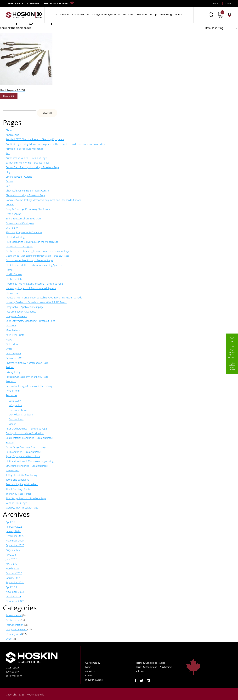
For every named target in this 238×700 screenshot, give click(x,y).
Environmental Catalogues (20, 223)
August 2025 (13, 550)
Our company (13, 353)
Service (9, 442)
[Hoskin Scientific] (24, 15)
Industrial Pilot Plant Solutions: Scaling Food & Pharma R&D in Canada (44, 297)
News (9, 339)
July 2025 (11, 554)
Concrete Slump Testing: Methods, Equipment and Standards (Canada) (44, 200)
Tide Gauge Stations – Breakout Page (26, 498)
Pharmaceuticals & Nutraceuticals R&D (27, 362)
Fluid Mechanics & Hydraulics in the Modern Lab (32, 241)
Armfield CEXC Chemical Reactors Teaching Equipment (35, 139)
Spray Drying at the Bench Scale (23, 456)
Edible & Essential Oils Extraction (23, 218)
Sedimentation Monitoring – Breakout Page (29, 437)
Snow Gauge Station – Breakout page (26, 447)
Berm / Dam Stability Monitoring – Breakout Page (32, 167)
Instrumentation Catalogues (21, 311)
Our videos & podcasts (21, 414)
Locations (11, 325)
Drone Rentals (13, 213)
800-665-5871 (13, 671)
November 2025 (15, 540)
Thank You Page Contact (19, 489)
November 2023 (15, 591)
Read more (8, 96)
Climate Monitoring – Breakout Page (25, 195)
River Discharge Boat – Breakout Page (26, 428)
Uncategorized (14, 634)
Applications (12, 134)
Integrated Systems (16, 316)
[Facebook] (135, 680)
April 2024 (11, 587)
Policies (10, 367)
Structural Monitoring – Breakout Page (27, 465)
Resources (11, 395)
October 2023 (13, 596)
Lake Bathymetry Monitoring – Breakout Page (30, 320)
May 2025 (11, 563)
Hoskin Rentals (14, 279)
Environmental (14, 615)
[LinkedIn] (148, 680)
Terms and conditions (17, 479)
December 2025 (15, 535)
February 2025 (14, 573)
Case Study (15, 400)
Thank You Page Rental (18, 493)
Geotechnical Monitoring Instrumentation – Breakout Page (37, 255)
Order (9, 348)
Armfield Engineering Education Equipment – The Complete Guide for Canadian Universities (55, 144)
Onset (9, 638)
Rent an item (13, 390)
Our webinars (16, 419)
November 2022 (15, 601)
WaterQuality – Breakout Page (22, 507)
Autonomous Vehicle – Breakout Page (26, 157)
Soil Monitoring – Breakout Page (23, 451)
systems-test (12, 470)
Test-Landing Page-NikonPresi (22, 484)
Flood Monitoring (15, 237)
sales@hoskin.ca (14, 675)
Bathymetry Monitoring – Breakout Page (27, 162)
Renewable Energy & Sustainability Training (29, 386)
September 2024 (15, 582)
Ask (8, 153)
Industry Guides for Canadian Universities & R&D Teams (36, 302)
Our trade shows (18, 410)
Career (9, 181)
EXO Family (12, 227)
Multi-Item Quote (15, 334)
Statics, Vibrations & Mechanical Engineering (30, 461)
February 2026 (14, 526)
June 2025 (11, 559)
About (9, 130)
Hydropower (13, 293)
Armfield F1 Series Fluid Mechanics (24, 148)
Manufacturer (13, 330)
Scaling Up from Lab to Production (25, 433)
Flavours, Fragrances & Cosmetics (24, 232)
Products (11, 381)
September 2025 (15, 545)
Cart (8, 185)
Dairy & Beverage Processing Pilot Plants (28, 209)
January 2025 (13, 577)
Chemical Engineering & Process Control (27, 190)
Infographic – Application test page (25, 306)
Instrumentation (14, 624)
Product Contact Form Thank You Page (27, 376)
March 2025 (12, 568)
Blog (8, 172)
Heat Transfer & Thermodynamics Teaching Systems (34, 265)
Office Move (12, 344)
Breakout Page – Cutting (19, 176)
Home (9, 269)
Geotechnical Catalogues (19, 246)
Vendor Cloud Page (16, 502)
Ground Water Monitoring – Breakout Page (29, 260)
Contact (10, 204)
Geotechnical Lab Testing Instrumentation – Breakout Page (37, 251)
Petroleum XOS (14, 358)
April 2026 (11, 522)
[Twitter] (141, 680)
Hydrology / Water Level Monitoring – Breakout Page (34, 283)
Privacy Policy (13, 372)
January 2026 (13, 531)
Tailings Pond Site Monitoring (21, 475)
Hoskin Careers (14, 274)
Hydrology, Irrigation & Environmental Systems (31, 288)
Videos (12, 423)
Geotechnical (13, 620)
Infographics (15, 405)
